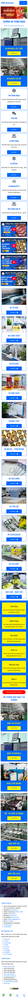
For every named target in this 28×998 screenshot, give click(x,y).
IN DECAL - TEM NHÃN (14, 449)
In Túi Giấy (6, 948)
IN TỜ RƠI (14, 307)
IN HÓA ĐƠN (14, 478)
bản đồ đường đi (13, 910)
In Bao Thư (6, 946)
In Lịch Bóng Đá (8, 954)
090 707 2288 (19, 912)
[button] (14, 12)
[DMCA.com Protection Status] (14, 988)
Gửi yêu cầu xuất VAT (9, 966)
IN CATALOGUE (14, 534)
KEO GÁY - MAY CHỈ (14, 592)
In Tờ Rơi (6, 941)
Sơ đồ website (7, 926)
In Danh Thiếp (7, 943)
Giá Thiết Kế (7, 952)
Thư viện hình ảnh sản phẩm (11, 981)
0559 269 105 (13, 915)
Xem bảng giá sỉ (8, 925)
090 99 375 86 (11, 913)
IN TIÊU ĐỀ (14, 506)
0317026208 (10, 921)
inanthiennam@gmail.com (13, 919)
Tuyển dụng (7, 983)
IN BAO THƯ (14, 421)
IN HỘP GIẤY (14, 393)
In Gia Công (6, 939)
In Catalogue (7, 950)
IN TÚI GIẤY (14, 564)
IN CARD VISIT (14, 335)
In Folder (6, 945)
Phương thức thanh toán (10, 976)
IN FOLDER (14, 363)
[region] (14, 12)
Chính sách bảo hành (9, 974)
